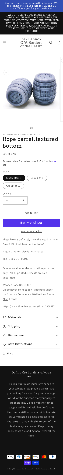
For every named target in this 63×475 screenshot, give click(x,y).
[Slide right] (39, 128)
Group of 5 (37, 177)
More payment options (31, 231)
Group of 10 (13, 185)
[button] (4, 43)
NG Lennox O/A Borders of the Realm (26, 469)
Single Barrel (14, 177)
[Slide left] (24, 128)
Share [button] (10, 353)
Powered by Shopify (48, 469)
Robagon (27, 289)
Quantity (7, 193)
